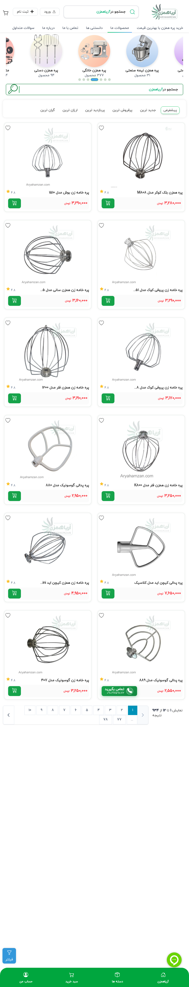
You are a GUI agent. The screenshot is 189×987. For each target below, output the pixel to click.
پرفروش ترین (122, 110)
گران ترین (47, 110)
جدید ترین (148, 110)
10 (30, 710)
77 (119, 719)
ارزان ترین (70, 110)
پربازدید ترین (95, 110)
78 (105, 719)
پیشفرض (170, 110)
